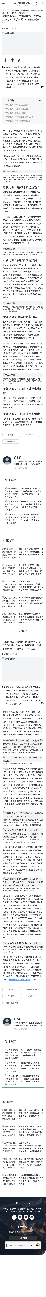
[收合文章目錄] (39, 100)
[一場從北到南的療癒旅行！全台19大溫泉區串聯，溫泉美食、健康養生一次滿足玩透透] (12, 1079)
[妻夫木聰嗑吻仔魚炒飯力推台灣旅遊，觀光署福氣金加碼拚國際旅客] (12, 1053)
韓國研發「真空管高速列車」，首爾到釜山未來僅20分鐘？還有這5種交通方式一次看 (30, 504)
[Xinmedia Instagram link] (20, 1217)
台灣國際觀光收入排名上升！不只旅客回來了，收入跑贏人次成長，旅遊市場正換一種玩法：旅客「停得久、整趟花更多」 (30, 1065)
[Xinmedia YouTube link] (26, 1217)
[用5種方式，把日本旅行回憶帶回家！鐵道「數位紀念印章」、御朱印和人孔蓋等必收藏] (12, 518)
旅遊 (7, 12)
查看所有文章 (20, 467)
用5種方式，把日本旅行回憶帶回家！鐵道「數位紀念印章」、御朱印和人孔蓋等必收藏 (30, 517)
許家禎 (6, 28)
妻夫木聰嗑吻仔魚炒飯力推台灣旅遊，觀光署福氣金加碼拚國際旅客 (30, 1052)
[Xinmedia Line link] (31, 1217)
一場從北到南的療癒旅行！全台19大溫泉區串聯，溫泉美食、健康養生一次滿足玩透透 (30, 1078)
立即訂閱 (23, 1238)
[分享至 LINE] (12, 60)
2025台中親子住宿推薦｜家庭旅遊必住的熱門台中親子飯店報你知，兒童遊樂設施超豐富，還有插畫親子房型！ (30, 491)
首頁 (3, 12)
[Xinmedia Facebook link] (14, 1217)
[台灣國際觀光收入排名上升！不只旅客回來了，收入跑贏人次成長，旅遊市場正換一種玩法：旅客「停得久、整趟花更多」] (12, 1066)
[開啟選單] (3, 4)
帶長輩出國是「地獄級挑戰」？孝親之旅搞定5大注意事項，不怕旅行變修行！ (28, 12)
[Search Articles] (37, 3)
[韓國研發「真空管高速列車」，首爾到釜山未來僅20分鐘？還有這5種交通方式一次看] (12, 505)
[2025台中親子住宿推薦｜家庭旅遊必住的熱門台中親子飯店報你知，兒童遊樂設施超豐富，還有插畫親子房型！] (12, 492)
